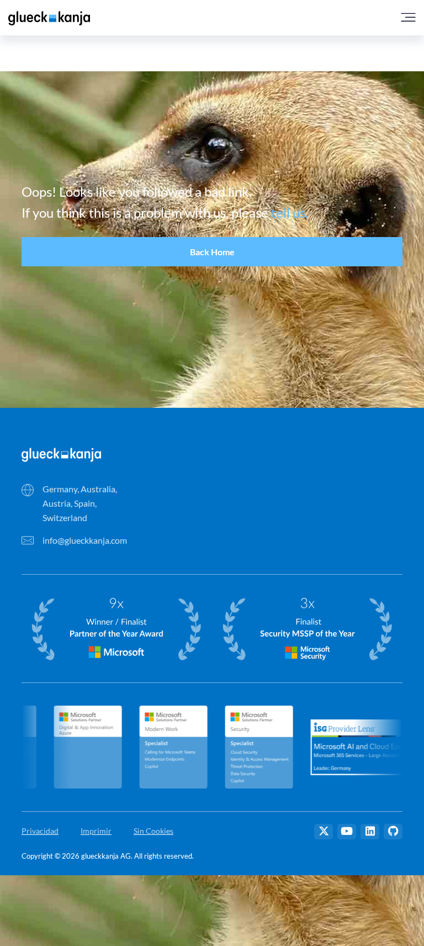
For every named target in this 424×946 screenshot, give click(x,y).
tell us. (289, 212)
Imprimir (96, 830)
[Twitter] (323, 831)
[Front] (61, 453)
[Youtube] (346, 831)
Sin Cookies (153, 830)
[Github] (393, 831)
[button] (212, 252)
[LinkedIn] (370, 831)
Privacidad (40, 830)
